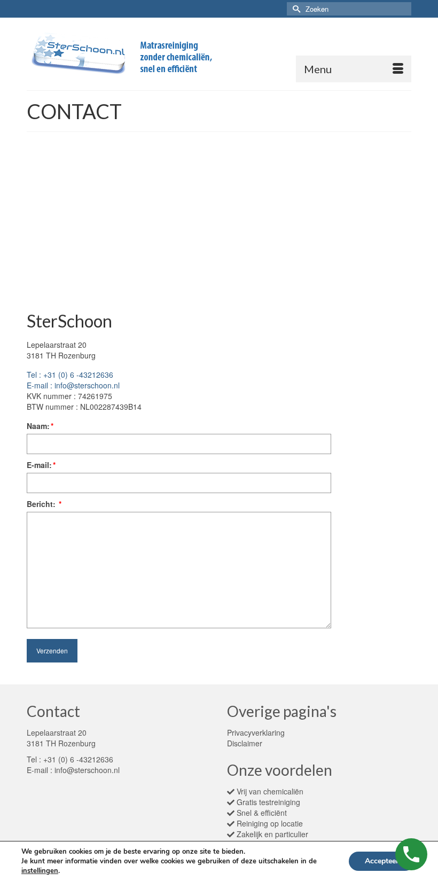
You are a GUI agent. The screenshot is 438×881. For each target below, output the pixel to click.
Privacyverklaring (256, 732)
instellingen (39, 871)
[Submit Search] (295, 8)
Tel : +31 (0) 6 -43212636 (70, 374)
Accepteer (381, 861)
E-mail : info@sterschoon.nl (73, 385)
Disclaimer (244, 743)
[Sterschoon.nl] (219, 53)
